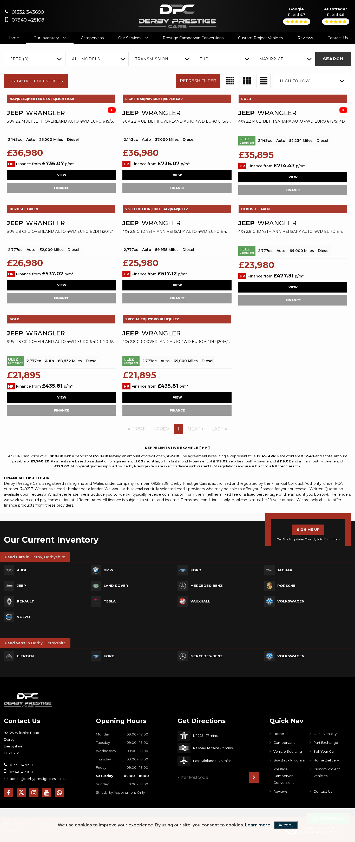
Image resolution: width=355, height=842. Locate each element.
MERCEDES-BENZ (206, 586)
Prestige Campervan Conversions (193, 38)
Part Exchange (325, 742)
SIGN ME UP (308, 529)
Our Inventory (46, 38)
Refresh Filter (198, 80)
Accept (285, 825)
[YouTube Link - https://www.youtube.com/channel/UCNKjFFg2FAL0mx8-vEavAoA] (46, 792)
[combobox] (34, 59)
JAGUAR (284, 570)
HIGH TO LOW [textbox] (295, 81)
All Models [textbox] (86, 59)
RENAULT (25, 601)
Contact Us (337, 38)
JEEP (21, 586)
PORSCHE (286, 586)
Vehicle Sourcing (287, 751)
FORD (195, 570)
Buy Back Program (289, 760)
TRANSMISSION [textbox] (151, 59)
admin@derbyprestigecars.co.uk (37, 779)
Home (13, 38)
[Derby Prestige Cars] (28, 700)
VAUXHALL (200, 601)
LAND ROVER (116, 586)
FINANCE (61, 188)
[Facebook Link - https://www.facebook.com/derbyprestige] (8, 792)
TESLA (110, 601)
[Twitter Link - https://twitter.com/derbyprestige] (21, 792)
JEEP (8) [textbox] (20, 59)
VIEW (61, 175)
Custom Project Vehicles (260, 38)
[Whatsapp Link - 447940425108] (59, 792)
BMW (108, 570)
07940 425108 (28, 20)
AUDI (21, 570)
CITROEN (25, 656)
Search (333, 58)
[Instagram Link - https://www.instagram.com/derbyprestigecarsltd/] (33, 792)
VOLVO (23, 617)
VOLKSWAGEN (290, 601)
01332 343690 (28, 12)
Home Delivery (326, 760)
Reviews (305, 38)
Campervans (92, 38)
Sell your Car (324, 751)
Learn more (257, 825)
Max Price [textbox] (271, 59)
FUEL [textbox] (205, 59)
